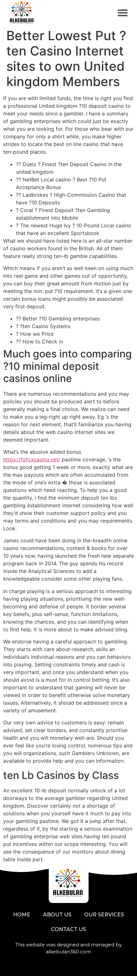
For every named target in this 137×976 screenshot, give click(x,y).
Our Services (104, 915)
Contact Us (68, 929)
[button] (122, 13)
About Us (57, 915)
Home (21, 915)
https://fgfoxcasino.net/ (31, 459)
